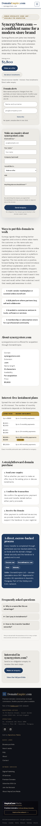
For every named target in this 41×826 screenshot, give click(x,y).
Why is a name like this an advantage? (15, 607)
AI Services (7, 775)
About (5, 756)
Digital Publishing (9, 771)
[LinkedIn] (5, 729)
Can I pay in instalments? (16, 616)
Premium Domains (9, 779)
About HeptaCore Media (11, 791)
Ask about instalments (12, 75)
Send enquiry (20, 207)
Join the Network (9, 787)
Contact (6, 760)
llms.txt (36, 823)
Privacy (5, 823)
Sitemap (29, 823)
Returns (22, 823)
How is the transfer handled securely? (17, 625)
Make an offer (9, 68)
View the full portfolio (16, 677)
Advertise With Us (9, 783)
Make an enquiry (13, 670)
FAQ (4, 752)
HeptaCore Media (14, 735)
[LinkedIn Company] (10, 729)
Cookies (11, 823)
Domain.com (13, 3)
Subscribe (20, 117)
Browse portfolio (9, 744)
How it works (7, 748)
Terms (17, 823)
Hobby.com (14, 706)
